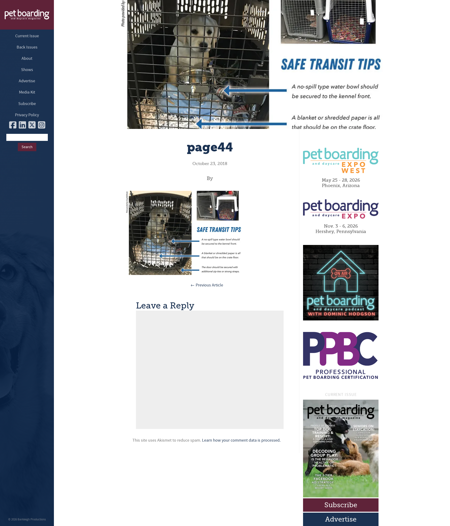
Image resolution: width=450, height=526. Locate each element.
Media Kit (27, 92)
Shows (27, 69)
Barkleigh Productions (32, 519)
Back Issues (27, 47)
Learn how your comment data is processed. (241, 440)
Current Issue (27, 36)
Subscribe (27, 103)
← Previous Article (207, 285)
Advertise (27, 81)
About (27, 58)
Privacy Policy (27, 115)
